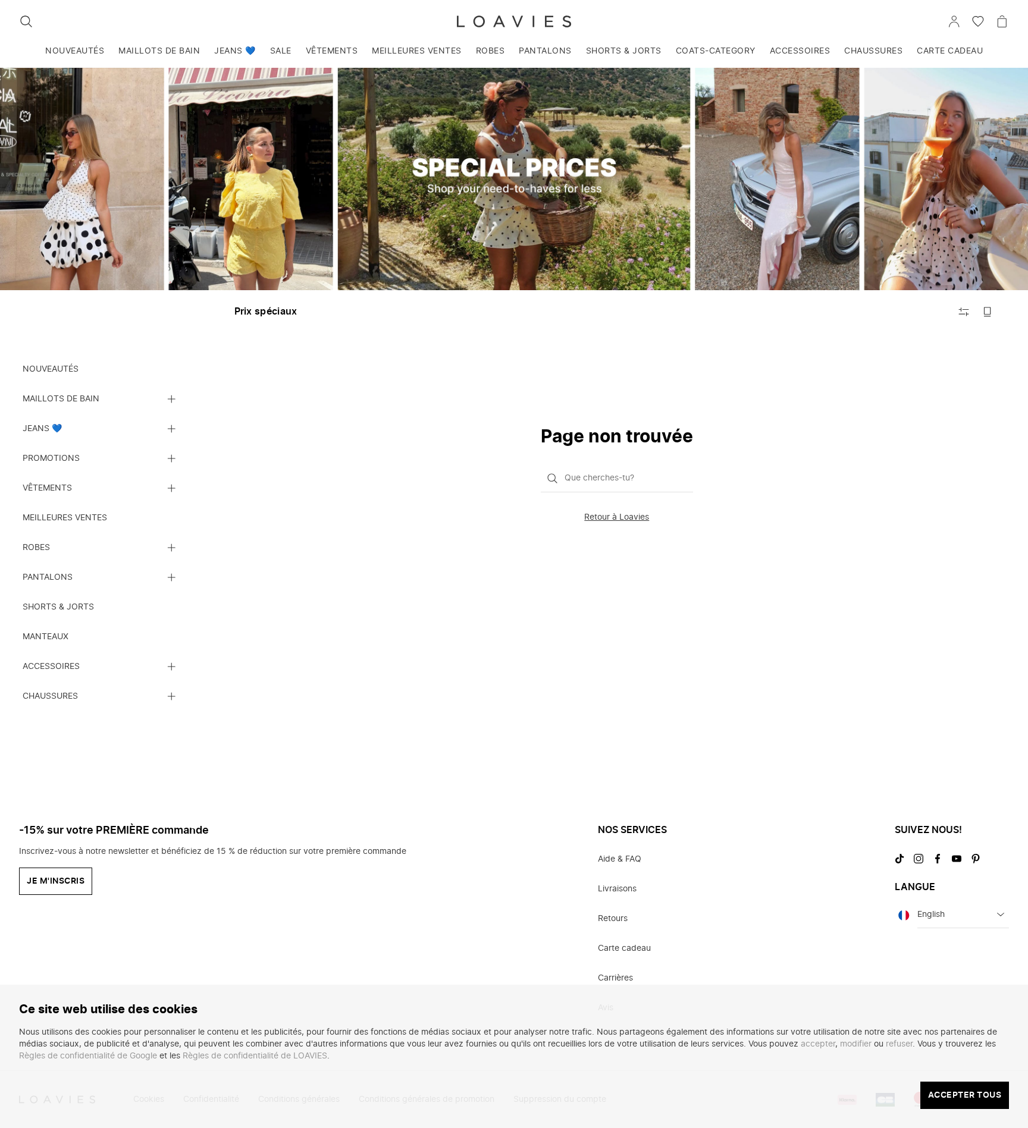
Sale (281, 51)
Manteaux (45, 637)
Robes (490, 51)
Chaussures (873, 51)
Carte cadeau (950, 51)
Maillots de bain (159, 51)
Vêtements (332, 51)
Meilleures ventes (417, 51)
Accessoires (800, 51)
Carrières (615, 978)
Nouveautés (74, 51)
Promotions (51, 458)
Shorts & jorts (624, 51)
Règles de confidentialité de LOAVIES (255, 1056)
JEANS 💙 (235, 51)
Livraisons (617, 889)
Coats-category (716, 51)
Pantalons (545, 51)
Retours (613, 919)
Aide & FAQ (619, 859)
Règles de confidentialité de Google (88, 1056)
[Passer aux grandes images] (987, 311)
